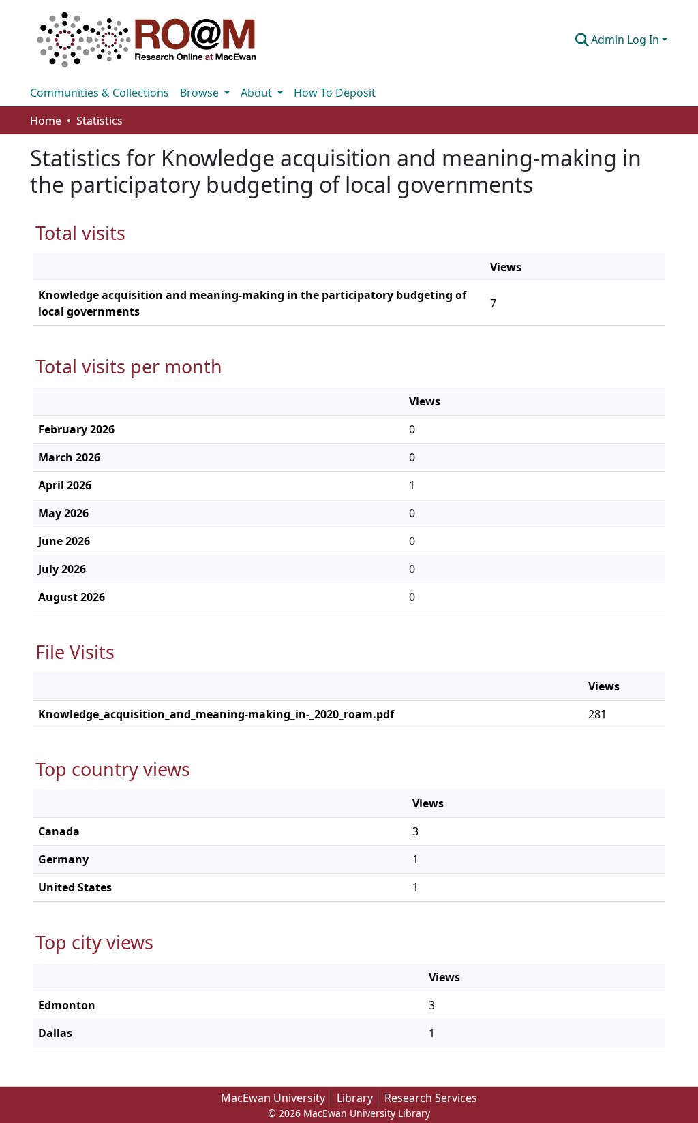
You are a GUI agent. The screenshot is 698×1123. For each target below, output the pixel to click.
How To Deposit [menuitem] (335, 92)
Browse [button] (201, 92)
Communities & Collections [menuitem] (99, 92)
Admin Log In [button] (626, 39)
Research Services (430, 1097)
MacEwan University (273, 1097)
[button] (146, 39)
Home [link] (45, 120)
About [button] (258, 92)
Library (355, 1097)
